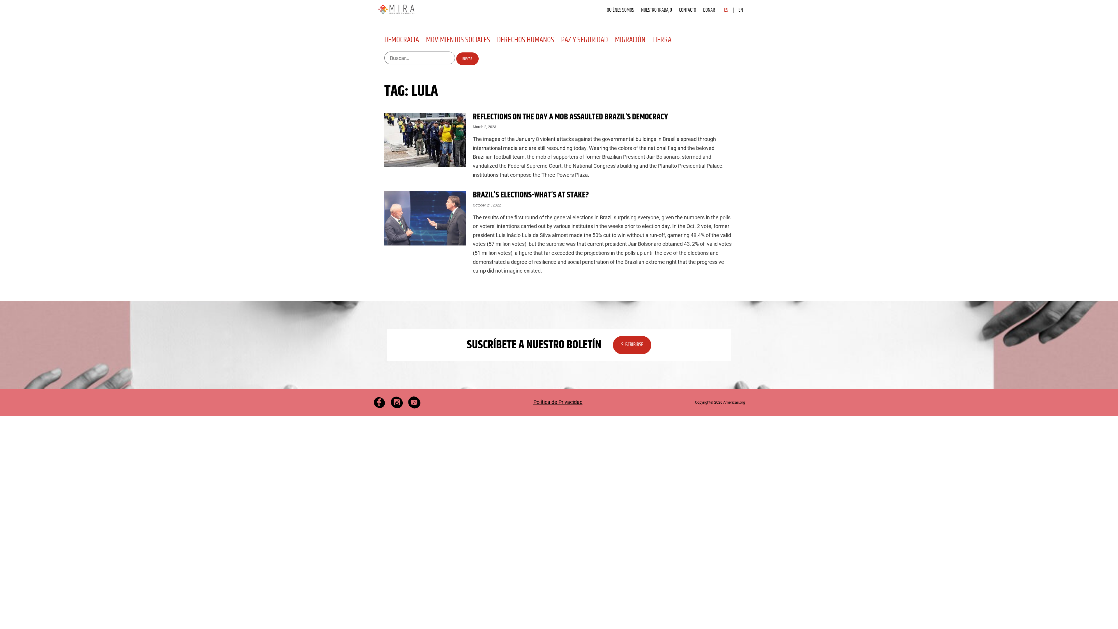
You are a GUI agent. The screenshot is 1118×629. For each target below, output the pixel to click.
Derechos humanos (525, 40)
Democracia (401, 40)
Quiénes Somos (620, 10)
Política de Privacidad (558, 402)
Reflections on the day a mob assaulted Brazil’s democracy (570, 117)
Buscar (467, 59)
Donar (709, 10)
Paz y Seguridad (584, 40)
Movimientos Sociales (458, 40)
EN (740, 10)
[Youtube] (414, 402)
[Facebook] (379, 402)
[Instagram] (396, 402)
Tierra (661, 40)
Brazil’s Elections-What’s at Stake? (531, 195)
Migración (630, 40)
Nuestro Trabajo (656, 10)
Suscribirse (632, 345)
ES (726, 10)
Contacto (687, 10)
